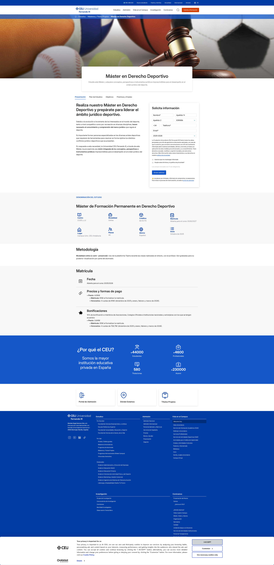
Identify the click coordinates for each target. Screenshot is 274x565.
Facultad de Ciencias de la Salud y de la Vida (111, 433)
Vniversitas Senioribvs (105, 456)
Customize (206, 548)
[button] (196, 3)
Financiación (147, 439)
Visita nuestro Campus (180, 513)
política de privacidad (163, 155)
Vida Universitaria (178, 425)
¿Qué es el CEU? (180, 504)
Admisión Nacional (149, 421)
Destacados (100, 462)
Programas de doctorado (105, 447)
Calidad (175, 525)
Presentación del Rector (180, 498)
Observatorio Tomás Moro (105, 510)
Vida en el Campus (180, 417)
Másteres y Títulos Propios (98, 16)
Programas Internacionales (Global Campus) (111, 453)
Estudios (82, 16)
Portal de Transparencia (180, 534)
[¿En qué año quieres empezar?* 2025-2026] (174, 135)
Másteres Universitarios (105, 444)
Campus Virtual (178, 458)
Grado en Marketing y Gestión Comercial (110, 477)
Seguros (145, 442)
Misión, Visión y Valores (180, 516)
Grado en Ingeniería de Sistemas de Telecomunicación (114, 480)
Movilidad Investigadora (104, 507)
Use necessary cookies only (207, 555)
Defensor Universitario (180, 431)
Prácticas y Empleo (124, 97)
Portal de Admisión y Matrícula (152, 427)
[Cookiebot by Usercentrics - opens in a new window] (62, 560)
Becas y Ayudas (148, 436)
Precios (145, 433)
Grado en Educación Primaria (107, 471)
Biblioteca (176, 449)
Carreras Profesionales (180, 434)
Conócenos (177, 494)
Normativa (176, 522)
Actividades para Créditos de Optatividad (185, 440)
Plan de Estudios (95, 97)
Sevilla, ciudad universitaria (181, 455)
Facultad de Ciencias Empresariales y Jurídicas (112, 424)
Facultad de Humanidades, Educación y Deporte (112, 430)
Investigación (101, 494)
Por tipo (99, 438)
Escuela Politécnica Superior (106, 427)
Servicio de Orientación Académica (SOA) (186, 428)
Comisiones (100, 504)
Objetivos (109, 97)
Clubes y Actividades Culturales (182, 443)
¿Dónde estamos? (178, 510)
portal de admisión (188, 180)
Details (79, 561)
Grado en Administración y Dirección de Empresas (113, 465)
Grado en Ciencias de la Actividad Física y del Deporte (114, 474)
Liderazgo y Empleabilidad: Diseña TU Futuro (111, 483)
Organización (177, 519)
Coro (174, 452)
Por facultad (100, 421)
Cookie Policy (88, 555)
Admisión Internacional (150, 424)
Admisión (146, 417)
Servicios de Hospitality (150, 430)
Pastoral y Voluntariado (180, 446)
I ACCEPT (207, 542)
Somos (175, 501)
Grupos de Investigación (104, 498)
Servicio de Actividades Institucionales (185, 531)
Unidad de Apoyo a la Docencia (182, 528)
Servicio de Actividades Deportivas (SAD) (185, 437)
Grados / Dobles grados (105, 441)
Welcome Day (177, 421)
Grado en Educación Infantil (106, 468)
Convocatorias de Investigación (106, 501)
